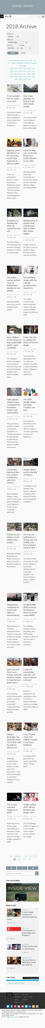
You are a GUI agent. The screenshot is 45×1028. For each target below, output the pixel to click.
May (31, 60)
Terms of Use (19, 1002)
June (34, 60)
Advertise (18, 997)
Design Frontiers (30, 165)
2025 (16, 68)
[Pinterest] (15, 1006)
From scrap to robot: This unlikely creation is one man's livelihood (30, 739)
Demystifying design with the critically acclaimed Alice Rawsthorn (30, 282)
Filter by (10, 33)
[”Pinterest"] (33, 868)
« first (10, 856)
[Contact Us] (37, 1006)
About (17, 994)
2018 (20, 71)
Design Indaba (14, 1017)
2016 (29, 71)
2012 (20, 74)
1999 (24, 79)
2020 (11, 71)
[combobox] (34, 16)
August (14, 63)
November (33, 63)
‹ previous (17, 856)
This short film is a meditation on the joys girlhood (29, 962)
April (27, 60)
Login (16, 1000)
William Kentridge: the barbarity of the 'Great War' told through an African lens (14, 741)
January (11, 60)
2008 (11, 77)
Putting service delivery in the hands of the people (13, 538)
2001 (20, 79)
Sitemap (24, 1000)
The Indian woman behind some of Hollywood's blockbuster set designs (13, 284)
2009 (33, 74)
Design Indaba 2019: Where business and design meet (29, 808)
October (26, 63)
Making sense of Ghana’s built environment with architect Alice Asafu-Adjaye (30, 227)
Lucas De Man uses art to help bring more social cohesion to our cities (30, 155)
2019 (16, 71)
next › (24, 859)
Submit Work (28, 997)
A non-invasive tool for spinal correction (13, 98)
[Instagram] (18, 1006)
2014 (11, 74)
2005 (24, 77)
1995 (29, 79)
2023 (24, 68)
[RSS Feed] (33, 1006)
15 (26, 856)
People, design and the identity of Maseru (30, 472)
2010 (29, 74)
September (20, 63)
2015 (33, 71)
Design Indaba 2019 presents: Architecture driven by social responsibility (30, 609)
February (17, 60)
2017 (24, 71)
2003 (33, 77)
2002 (16, 79)
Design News (12, 105)
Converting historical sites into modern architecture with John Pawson (13, 476)
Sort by (10, 45)
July (9, 63)
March (23, 60)
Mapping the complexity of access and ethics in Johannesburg (13, 609)
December (22, 66)
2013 (16, 74)
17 (35, 856)
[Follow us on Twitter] (11, 868)
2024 (20, 68)
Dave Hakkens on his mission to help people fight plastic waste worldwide (14, 342)
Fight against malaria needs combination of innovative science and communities (13, 406)
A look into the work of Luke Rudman (30, 947)
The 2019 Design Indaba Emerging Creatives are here (29, 404)
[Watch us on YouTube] (22, 1006)
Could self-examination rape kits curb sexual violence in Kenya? (30, 674)
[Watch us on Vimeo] (26, 1006)
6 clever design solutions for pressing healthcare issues (22, 915)
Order (22, 45)
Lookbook (25, 944)
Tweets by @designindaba (15, 983)
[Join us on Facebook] (22, 868)
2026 (11, 68)
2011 (24, 74)
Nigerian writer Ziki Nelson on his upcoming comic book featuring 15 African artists (13, 157)
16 (30, 856)
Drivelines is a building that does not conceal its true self (13, 225)
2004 (29, 77)
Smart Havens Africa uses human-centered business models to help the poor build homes (14, 676)
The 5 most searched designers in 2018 (12, 808)
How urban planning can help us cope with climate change (28, 101)
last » (30, 859)
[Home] (22, 6)
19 (19, 859)
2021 (33, 68)
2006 (20, 77)
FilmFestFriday (27, 958)
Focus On (25, 928)
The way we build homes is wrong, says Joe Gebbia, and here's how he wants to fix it (30, 541)
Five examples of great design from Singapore (28, 932)
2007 (16, 77)
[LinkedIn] (29, 1006)
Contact (25, 994)
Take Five (25, 910)
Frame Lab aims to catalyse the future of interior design (30, 341)
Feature (10, 39)
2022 (29, 68)
